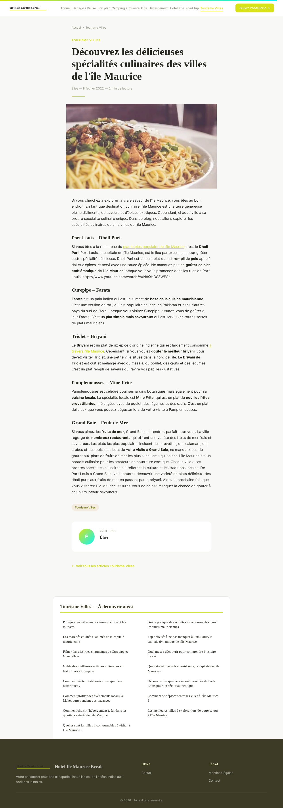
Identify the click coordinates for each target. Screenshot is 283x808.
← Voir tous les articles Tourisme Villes (103, 566)
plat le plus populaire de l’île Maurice (153, 246)
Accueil (65, 8)
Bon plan (104, 8)
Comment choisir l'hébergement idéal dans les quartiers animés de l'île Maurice (94, 713)
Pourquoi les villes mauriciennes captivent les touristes (94, 624)
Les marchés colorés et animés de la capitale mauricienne (93, 639)
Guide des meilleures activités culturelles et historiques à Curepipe (92, 668)
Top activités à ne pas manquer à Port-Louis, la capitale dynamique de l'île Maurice (180, 639)
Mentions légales (221, 773)
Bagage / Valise (84, 8)
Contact (214, 780)
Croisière (133, 8)
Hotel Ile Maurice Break (79, 766)
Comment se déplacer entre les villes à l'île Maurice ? (183, 698)
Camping (118, 8)
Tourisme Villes (211, 8)
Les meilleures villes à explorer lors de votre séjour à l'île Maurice (183, 713)
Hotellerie (177, 8)
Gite (144, 8)
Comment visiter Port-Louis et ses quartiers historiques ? (92, 683)
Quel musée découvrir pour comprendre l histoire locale (182, 654)
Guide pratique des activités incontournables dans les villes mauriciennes (182, 624)
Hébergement (158, 8)
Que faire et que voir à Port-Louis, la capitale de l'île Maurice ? (184, 668)
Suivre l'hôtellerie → (255, 8)
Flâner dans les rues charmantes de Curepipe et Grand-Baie (95, 654)
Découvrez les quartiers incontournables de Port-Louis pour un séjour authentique (181, 683)
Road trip (192, 8)
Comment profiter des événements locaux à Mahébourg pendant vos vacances (93, 698)
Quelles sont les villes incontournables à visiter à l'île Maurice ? (96, 727)
